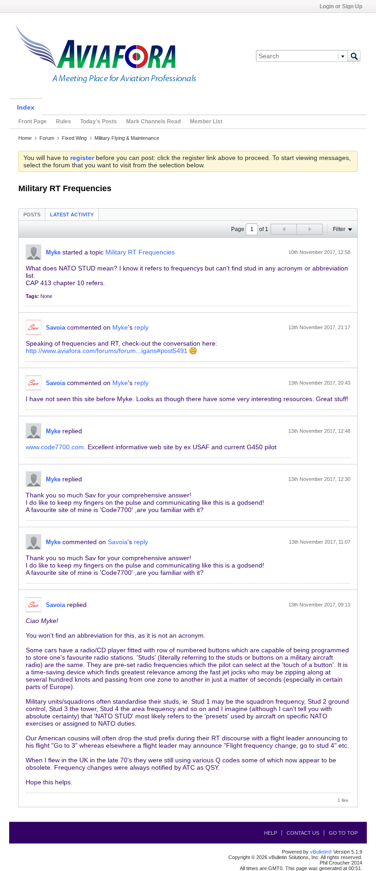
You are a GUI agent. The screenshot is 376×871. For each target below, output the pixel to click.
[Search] (354, 56)
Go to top (343, 833)
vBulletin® (321, 851)
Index (25, 107)
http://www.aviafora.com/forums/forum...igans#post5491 (107, 350)
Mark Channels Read (153, 121)
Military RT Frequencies (140, 252)
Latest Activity (72, 214)
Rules (63, 121)
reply (141, 327)
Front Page (32, 121)
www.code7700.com (55, 447)
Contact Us (303, 833)
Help (270, 833)
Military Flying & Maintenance (126, 138)
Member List (206, 121)
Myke (53, 252)
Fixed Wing (74, 138)
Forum (46, 138)
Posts (31, 214)
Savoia (55, 327)
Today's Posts (98, 121)
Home (25, 138)
